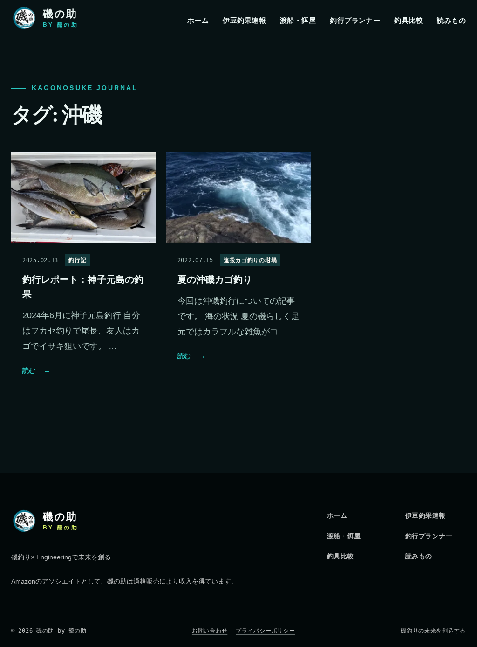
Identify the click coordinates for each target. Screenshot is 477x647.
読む (36, 370)
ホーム (198, 20)
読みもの (451, 20)
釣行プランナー (355, 20)
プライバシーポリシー (265, 630)
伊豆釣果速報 (244, 20)
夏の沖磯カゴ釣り (214, 279)
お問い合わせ (209, 630)
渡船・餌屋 (298, 20)
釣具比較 (408, 20)
